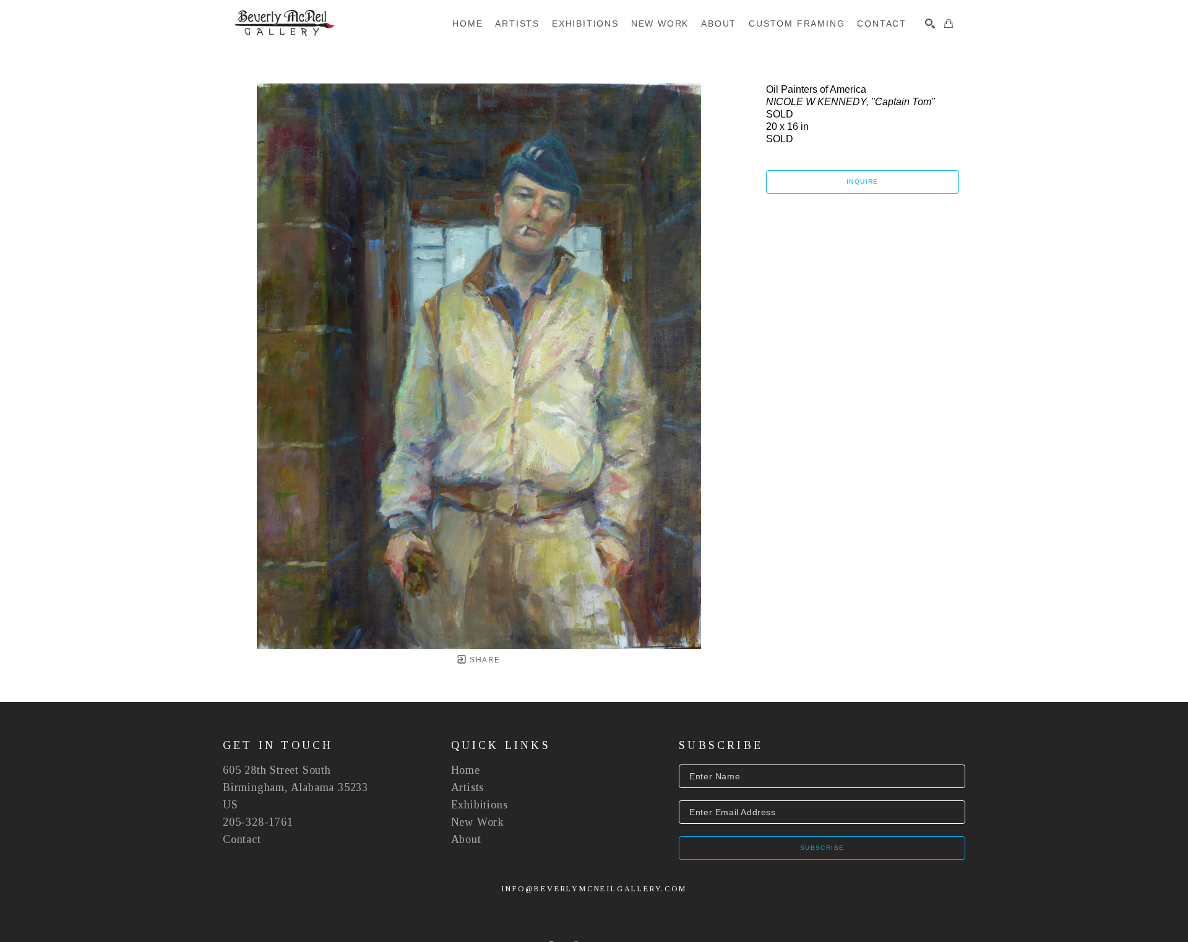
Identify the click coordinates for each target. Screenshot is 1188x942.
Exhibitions (479, 804)
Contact (242, 839)
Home (465, 770)
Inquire (862, 181)
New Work (477, 822)
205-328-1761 (258, 822)
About (466, 839)
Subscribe (822, 847)
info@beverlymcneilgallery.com (593, 888)
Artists (467, 787)
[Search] (930, 23)
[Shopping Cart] (948, 23)
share (483, 660)
